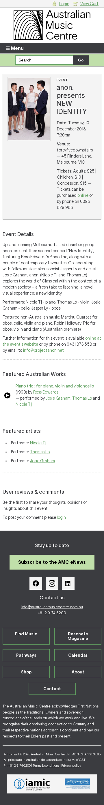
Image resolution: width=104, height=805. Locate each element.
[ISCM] (77, 784)
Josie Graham (58, 398)
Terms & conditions (46, 765)
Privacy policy (71, 765)
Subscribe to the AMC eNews (52, 562)
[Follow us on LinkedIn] (68, 583)
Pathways (26, 655)
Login (64, 3)
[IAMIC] (32, 784)
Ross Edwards (45, 392)
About (78, 672)
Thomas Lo (82, 398)
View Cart (89, 3)
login (61, 517)
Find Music (26, 634)
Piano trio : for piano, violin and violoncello (55, 386)
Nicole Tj (24, 404)
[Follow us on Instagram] (52, 583)
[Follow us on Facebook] (35, 583)
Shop (26, 672)
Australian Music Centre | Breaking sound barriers (52, 25)
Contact (52, 688)
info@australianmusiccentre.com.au (52, 607)
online (82, 195)
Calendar (78, 655)
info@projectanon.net (43, 350)
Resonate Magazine (78, 636)
